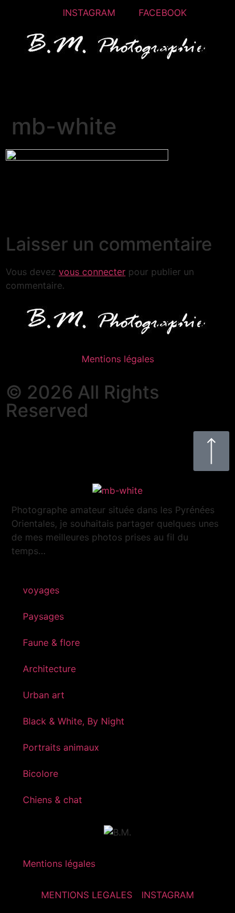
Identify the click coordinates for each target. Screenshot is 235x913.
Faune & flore (51, 642)
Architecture (49, 668)
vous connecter (92, 271)
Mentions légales (118, 359)
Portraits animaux (61, 747)
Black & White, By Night (73, 721)
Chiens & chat (52, 799)
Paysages (43, 616)
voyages (41, 590)
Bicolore (40, 773)
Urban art (43, 695)
